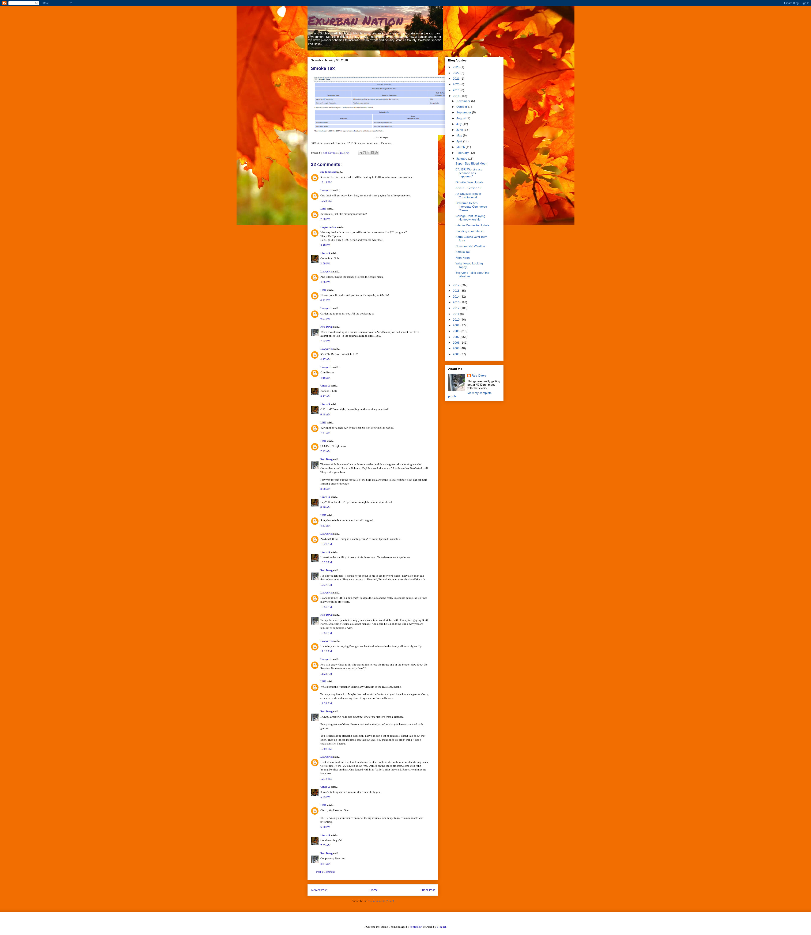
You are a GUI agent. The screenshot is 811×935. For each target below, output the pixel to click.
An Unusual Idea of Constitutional (468, 195)
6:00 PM (325, 827)
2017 (456, 285)
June (460, 129)
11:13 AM (326, 651)
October (462, 106)
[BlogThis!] (364, 153)
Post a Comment (325, 871)
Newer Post (319, 890)
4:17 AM (325, 359)
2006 (456, 342)
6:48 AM (325, 414)
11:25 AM (326, 673)
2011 (456, 314)
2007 (456, 337)
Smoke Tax (463, 251)
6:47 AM (325, 396)
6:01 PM (325, 318)
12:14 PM (326, 778)
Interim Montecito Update (472, 225)
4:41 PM (325, 300)
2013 (456, 302)
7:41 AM (325, 432)
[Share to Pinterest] (376, 153)
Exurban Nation (355, 20)
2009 (456, 325)
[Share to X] (368, 153)
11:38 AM (326, 703)
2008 (456, 331)
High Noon (463, 257)
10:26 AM (326, 562)
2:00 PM (325, 219)
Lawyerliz (326, 190)
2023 (456, 67)
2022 (456, 73)
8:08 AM (325, 488)
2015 (456, 290)
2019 (456, 90)
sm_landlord (328, 171)
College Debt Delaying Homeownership (470, 217)
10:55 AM (326, 632)
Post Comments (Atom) (380, 900)
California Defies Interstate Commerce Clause (471, 206)
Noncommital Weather (470, 246)
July (459, 124)
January (462, 158)
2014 (456, 296)
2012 (456, 308)
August (461, 118)
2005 (456, 348)
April (459, 141)
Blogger (441, 926)
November (463, 101)
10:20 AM (326, 544)
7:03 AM (325, 845)
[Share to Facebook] (372, 153)
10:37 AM (326, 584)
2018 (456, 96)
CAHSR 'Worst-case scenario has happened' (469, 173)
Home (373, 890)
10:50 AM (326, 606)
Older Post (427, 890)
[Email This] (360, 153)
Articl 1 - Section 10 (469, 188)
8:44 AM (325, 863)
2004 (456, 354)
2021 (456, 78)
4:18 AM (325, 377)
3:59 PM (325, 263)
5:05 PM (325, 797)
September (464, 112)
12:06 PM (326, 748)
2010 (456, 319)
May (459, 135)
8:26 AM (325, 507)
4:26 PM (325, 281)
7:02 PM (325, 341)
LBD (323, 208)
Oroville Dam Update (469, 182)
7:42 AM (325, 451)
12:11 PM (326, 182)
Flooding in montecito (470, 231)
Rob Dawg (326, 326)
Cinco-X (325, 253)
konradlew (416, 926)
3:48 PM (325, 245)
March (461, 147)
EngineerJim (328, 227)
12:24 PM (326, 200)
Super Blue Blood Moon (471, 163)
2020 (456, 84)
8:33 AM (325, 525)
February (462, 152)
